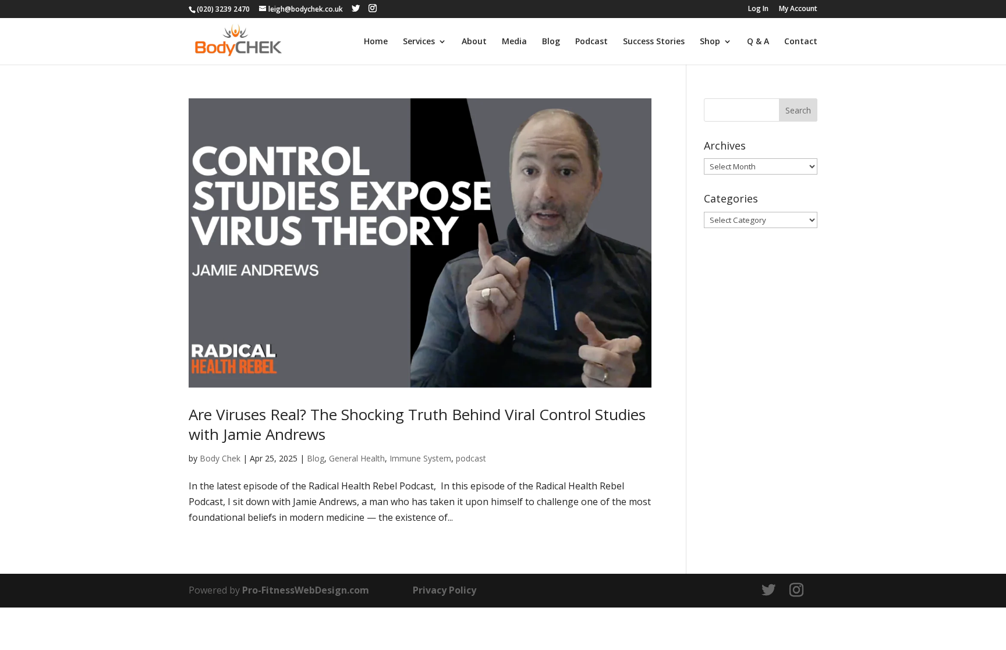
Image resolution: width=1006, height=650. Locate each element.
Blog (551, 42)
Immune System (420, 458)
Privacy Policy (444, 590)
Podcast (591, 42)
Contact (800, 42)
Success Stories (654, 42)
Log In (758, 9)
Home (376, 42)
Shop (710, 42)
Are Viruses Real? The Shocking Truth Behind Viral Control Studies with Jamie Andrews (417, 424)
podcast (471, 458)
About (474, 42)
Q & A (758, 42)
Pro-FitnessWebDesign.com (305, 590)
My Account (798, 9)
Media (514, 42)
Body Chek (220, 458)
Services (419, 42)
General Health (357, 458)
